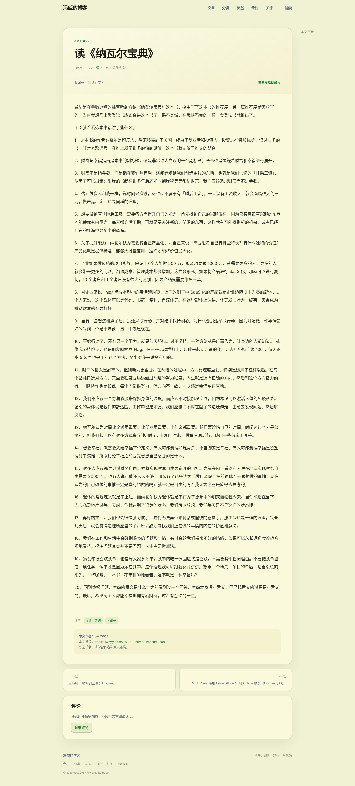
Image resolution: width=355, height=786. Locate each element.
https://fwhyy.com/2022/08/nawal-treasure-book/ (131, 642)
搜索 (288, 7)
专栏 (255, 7)
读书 (99, 68)
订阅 (110, 764)
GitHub (123, 764)
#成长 (112, 621)
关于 (269, 7)
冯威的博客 (75, 8)
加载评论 (81, 727)
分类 (225, 7)
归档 (99, 764)
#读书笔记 (93, 621)
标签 (240, 7)
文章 (211, 7)
